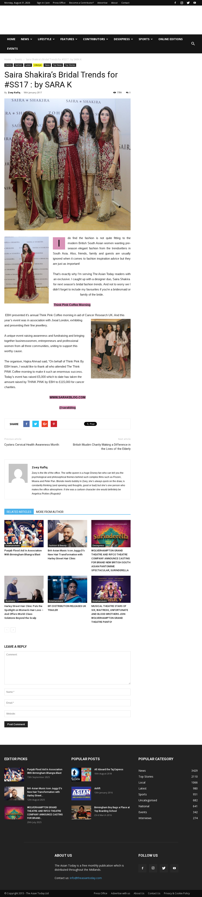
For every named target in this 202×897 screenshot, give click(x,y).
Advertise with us (120, 893)
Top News (57, 65)
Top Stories (70, 65)
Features (67, 39)
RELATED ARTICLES (19, 511)
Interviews (145, 818)
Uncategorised (147, 800)
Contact (125, 2)
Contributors (94, 39)
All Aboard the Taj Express (108, 769)
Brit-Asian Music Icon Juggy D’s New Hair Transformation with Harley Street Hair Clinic (66, 554)
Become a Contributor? (81, 2)
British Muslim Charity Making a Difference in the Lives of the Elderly (102, 447)
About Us (139, 893)
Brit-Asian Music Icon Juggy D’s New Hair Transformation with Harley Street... (44, 792)
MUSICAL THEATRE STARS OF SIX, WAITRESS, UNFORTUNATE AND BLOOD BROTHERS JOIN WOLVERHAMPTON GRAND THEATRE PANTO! (109, 614)
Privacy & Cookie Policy (177, 893)
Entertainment (13, 545)
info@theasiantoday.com (86, 878)
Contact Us (154, 893)
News (25, 39)
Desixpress (98, 545)
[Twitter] (188, 3)
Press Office (59, 2)
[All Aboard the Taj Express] (81, 774)
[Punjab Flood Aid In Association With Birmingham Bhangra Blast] (24, 533)
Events (12, 48)
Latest (28, 65)
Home (11, 39)
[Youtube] (195, 3)
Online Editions (170, 39)
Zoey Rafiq (14, 92)
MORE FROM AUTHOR (50, 511)
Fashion (18, 65)
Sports (144, 39)
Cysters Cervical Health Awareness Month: (32, 444)
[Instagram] (182, 3)
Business (10, 601)
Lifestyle (44, 39)
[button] (193, 44)
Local (141, 782)
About (114, 2)
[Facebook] (175, 3)
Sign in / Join (43, 2)
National (143, 806)
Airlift (97, 788)
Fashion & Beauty (57, 545)
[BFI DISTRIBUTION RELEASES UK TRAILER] (67, 589)
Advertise (102, 2)
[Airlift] (81, 793)
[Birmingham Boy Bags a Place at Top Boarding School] (81, 812)
